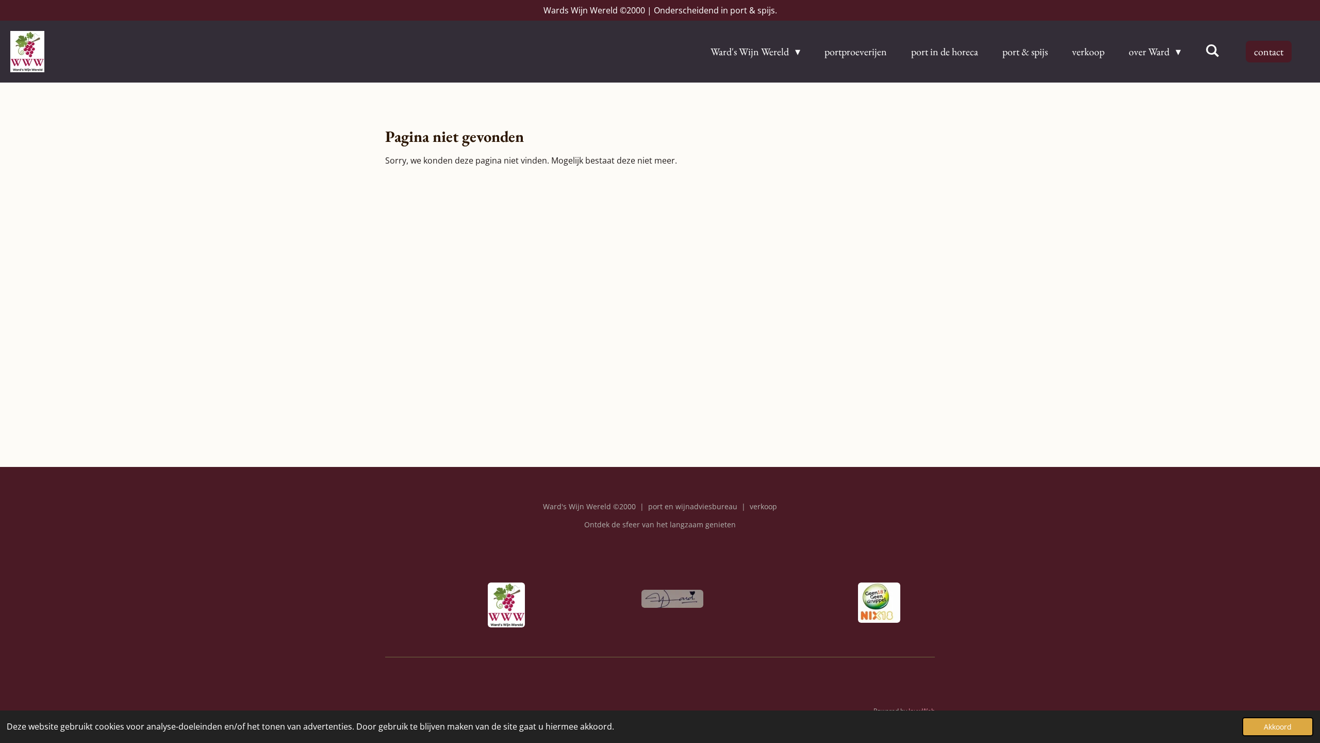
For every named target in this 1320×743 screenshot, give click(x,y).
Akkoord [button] (1278, 727)
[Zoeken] (1212, 50)
